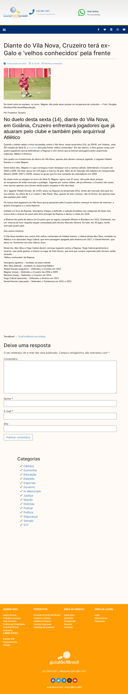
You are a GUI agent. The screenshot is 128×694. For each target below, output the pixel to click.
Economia (30, 470)
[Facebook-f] (98, 29)
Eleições (29, 478)
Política (28, 512)
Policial (28, 508)
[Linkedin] (111, 29)
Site (6, 424)
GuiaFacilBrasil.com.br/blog (31, 336)
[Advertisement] (60, 313)
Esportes (29, 483)
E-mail (8, 411)
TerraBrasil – (24, 336)
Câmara (29, 466)
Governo (29, 487)
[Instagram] (117, 29)
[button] (4, 29)
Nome (8, 398)
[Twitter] (105, 29)
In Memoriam (32, 491)
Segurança (31, 516)
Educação (30, 474)
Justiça (28, 495)
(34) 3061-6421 (43, 11)
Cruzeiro (33, 147)
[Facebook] (53, 680)
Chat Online (93, 11)
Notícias (29, 504)
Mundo (28, 499)
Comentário (11, 359)
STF (26, 525)
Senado (29, 520)
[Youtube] (124, 29)
